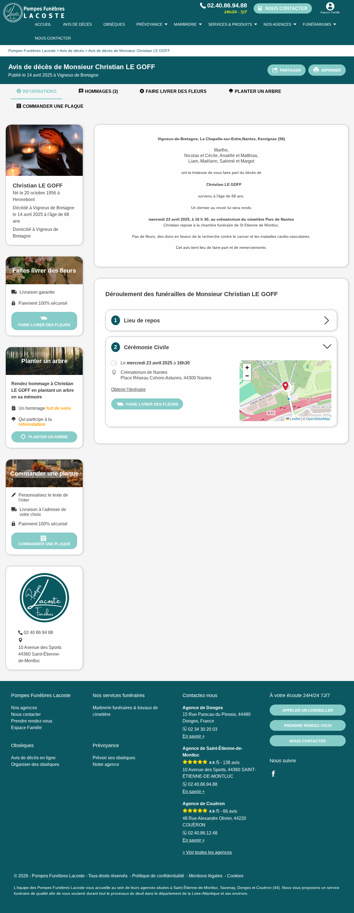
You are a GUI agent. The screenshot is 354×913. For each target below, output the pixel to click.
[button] (247, 368)
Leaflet (294, 418)
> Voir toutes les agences (207, 852)
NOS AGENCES (277, 24)
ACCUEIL (43, 24)
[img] (285, 390)
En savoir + (194, 736)
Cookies (235, 875)
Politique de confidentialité (158, 875)
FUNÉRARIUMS (317, 24)
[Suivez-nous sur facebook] (276, 774)
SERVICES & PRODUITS (230, 24)
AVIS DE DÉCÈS (77, 24)
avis (231, 762)
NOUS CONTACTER (53, 38)
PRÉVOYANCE (149, 24)
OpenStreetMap (318, 418)
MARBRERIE (185, 24)
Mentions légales (205, 875)
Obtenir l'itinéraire (128, 389)
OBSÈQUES (114, 24)
